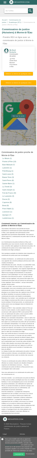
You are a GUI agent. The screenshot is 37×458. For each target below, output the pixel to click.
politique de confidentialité (12, 445)
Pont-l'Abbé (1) (8, 209)
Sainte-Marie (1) (8, 183)
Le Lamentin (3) (8, 196)
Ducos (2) (6, 199)
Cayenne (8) (7, 202)
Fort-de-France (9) (9, 193)
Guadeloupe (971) (15, 22)
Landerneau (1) (8, 218)
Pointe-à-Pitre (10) (9, 161)
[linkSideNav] (5, 2)
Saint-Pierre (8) (8, 180)
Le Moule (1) (7, 158)
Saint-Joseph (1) (8, 190)
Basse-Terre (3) (8, 177)
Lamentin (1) (7, 168)
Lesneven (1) (7, 212)
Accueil (4, 20)
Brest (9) (5, 205)
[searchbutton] (30, 10)
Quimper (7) (6, 215)
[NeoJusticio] (19, 4)
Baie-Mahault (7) (8, 165)
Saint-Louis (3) (7, 174)
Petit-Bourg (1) (7, 171)
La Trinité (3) (7, 187)
